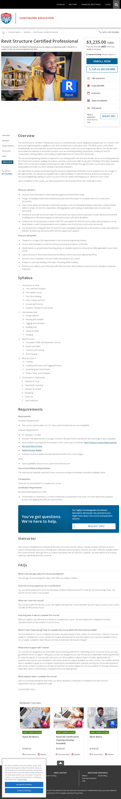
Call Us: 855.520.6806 (109, 32)
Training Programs (14, 32)
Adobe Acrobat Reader (32, 450)
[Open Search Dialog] (116, 4)
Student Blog (102, 776)
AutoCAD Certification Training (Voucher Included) (67, 740)
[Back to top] (60, 772)
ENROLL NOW (102, 61)
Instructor (6, 151)
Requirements (8, 146)
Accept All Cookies (24, 784)
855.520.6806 (7, 174)
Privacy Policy (78, 793)
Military (84, 776)
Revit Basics (96, 736)
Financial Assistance (89, 778)
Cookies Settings (24, 790)
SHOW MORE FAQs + (27, 689)
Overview (6, 135)
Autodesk (27, 32)
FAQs (4, 156)
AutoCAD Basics (30, 736)
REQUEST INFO (108, 116)
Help (83, 781)
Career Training (50, 776)
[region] (24, 778)
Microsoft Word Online (32, 446)
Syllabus (5, 140)
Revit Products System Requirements (100, 442)
